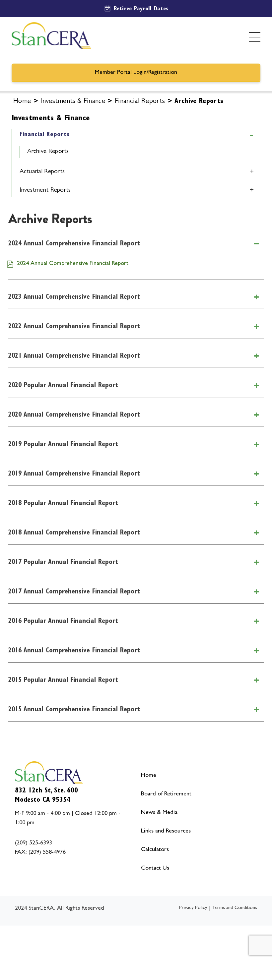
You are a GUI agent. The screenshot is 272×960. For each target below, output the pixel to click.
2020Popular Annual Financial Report (63, 385)
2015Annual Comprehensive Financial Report (74, 710)
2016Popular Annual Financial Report (63, 621)
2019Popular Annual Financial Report (63, 444)
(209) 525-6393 (33, 843)
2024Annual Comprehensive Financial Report (74, 244)
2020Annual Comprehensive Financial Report (74, 415)
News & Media (159, 813)
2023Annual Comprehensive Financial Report (74, 297)
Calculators (155, 850)
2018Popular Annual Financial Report (63, 503)
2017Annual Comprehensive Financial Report (74, 592)
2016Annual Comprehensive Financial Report (74, 651)
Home (22, 101)
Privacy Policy (193, 908)
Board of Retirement (166, 794)
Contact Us (155, 869)
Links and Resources (166, 831)
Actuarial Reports (42, 172)
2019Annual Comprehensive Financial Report (74, 474)
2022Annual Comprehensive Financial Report (74, 327)
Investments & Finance (72, 101)
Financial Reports (140, 101)
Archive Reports (48, 152)
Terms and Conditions (234, 908)
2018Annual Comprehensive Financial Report (74, 533)
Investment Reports (45, 190)
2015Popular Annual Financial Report (63, 680)
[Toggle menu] (254, 37)
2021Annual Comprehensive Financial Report (74, 356)
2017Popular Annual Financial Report (63, 562)
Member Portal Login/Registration (136, 73)
